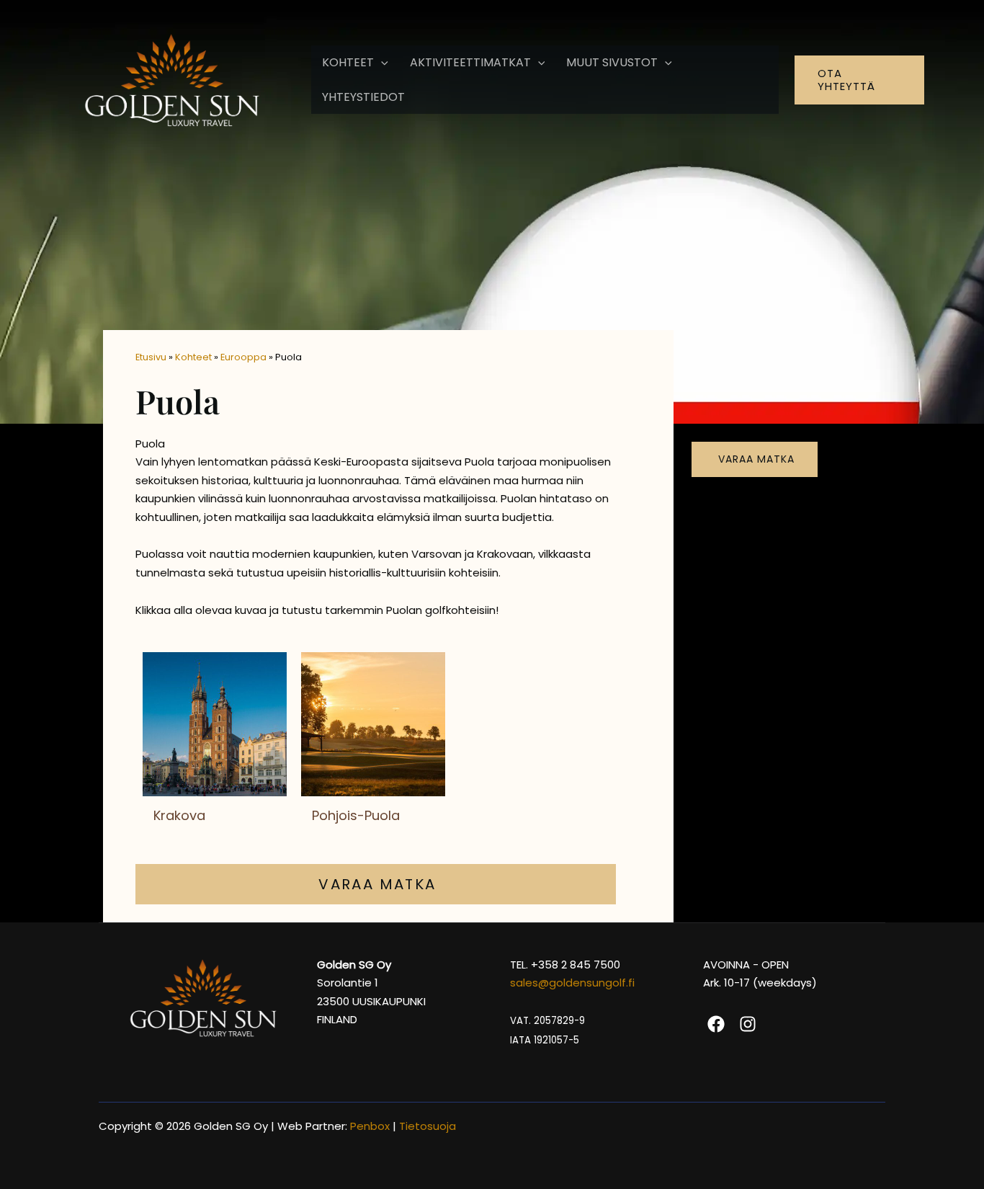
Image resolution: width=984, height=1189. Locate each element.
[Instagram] (748, 1024)
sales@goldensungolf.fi (572, 982)
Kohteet (193, 357)
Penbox (370, 1126)
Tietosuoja (429, 1126)
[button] (381, 62)
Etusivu (150, 357)
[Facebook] (716, 1024)
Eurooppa (243, 357)
